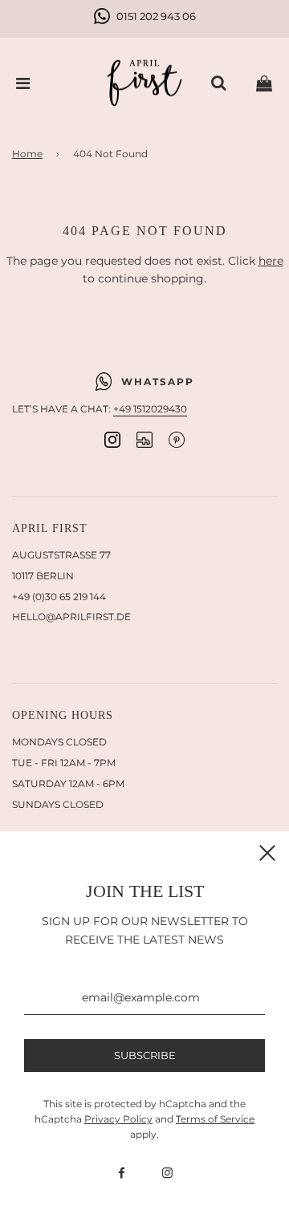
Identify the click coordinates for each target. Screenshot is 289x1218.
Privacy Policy (118, 1119)
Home (27, 154)
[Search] (218, 83)
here (270, 261)
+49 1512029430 (150, 409)
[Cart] (264, 83)
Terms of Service (215, 1119)
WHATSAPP (157, 382)
